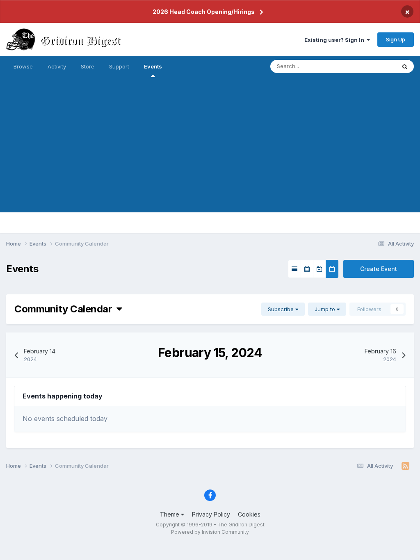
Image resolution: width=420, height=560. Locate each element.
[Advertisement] (210, 155)
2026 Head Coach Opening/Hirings (204, 11)
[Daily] (332, 269)
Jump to (326, 309)
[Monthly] (307, 269)
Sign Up (395, 39)
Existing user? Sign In (335, 39)
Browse (23, 66)
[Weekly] (319, 269)
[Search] (405, 66)
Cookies (249, 514)
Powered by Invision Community (210, 532)
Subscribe (281, 309)
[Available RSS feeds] (405, 466)
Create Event (378, 268)
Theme (170, 514)
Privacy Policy (211, 514)
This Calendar (368, 66)
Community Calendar (65, 309)
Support (119, 66)
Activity (57, 66)
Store (87, 66)
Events (153, 66)
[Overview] (294, 269)
